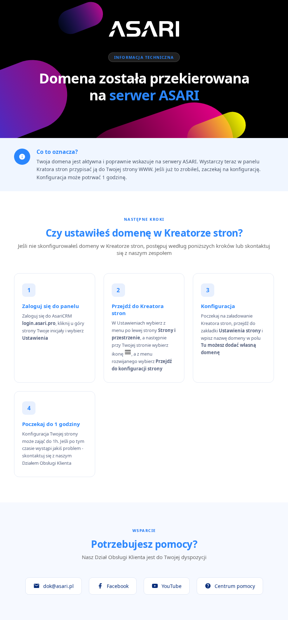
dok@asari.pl (58, 586)
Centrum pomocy (235, 586)
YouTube (172, 586)
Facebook (118, 586)
